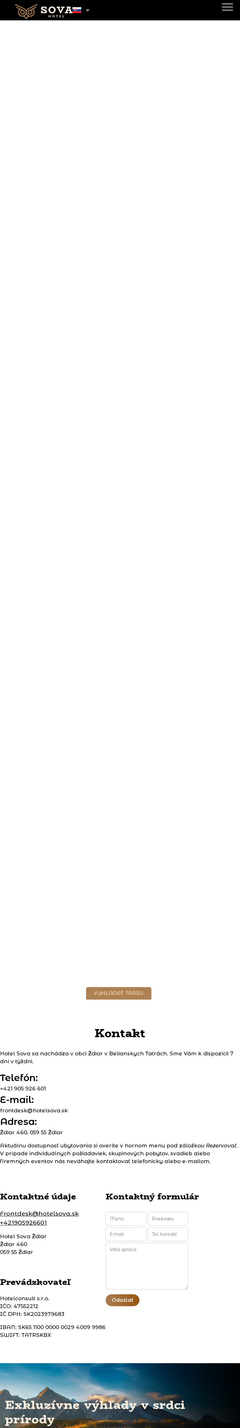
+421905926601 (23, 1222)
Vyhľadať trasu (118, 993)
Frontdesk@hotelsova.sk (39, 1213)
